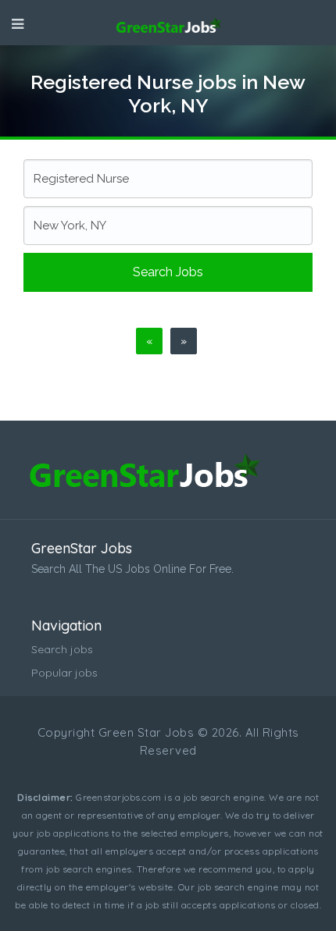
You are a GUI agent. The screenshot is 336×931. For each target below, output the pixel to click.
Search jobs (168, 272)
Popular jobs (64, 673)
